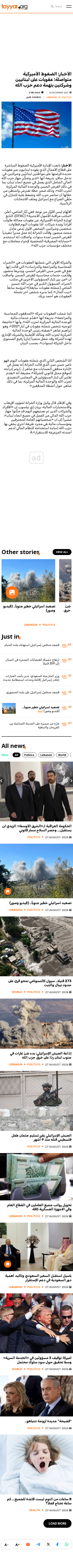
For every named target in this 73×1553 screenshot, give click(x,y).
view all (62, 552)
